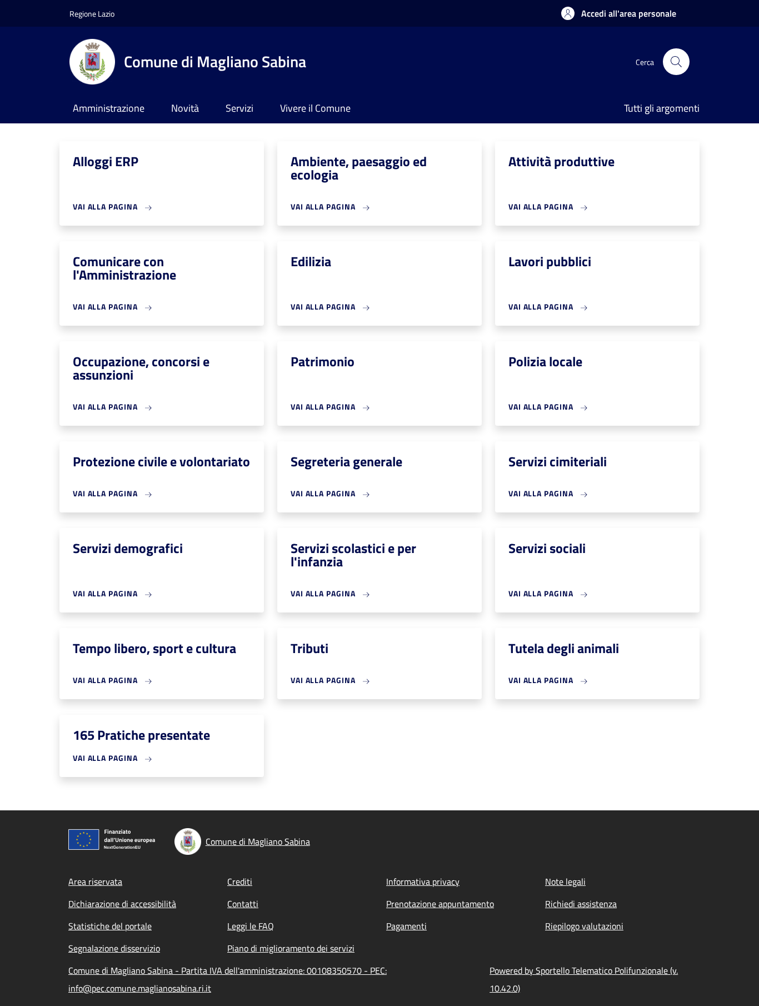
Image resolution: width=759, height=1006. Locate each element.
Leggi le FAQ (250, 926)
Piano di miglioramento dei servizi (290, 948)
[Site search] (676, 61)
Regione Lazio (91, 13)
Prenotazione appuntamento (440, 903)
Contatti (242, 903)
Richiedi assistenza (581, 903)
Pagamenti (406, 926)
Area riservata (95, 881)
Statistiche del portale (110, 926)
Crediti (239, 881)
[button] (619, 13)
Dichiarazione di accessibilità (122, 903)
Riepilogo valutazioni (584, 926)
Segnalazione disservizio (114, 948)
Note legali (565, 881)
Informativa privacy (423, 881)
